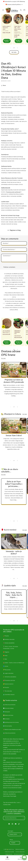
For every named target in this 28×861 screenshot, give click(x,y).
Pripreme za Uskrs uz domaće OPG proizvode (14, 381)
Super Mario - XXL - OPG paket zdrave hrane (18, 28)
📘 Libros (5, 666)
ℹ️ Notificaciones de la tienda (11, 722)
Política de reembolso (19, 849)
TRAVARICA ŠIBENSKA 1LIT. (17, 332)
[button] (3, 10)
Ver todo (14, 52)
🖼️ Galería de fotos (8, 715)
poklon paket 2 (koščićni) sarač (6, 28)
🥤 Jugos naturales (8, 673)
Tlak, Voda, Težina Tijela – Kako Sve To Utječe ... (13, 594)
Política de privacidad (9, 851)
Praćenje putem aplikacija (13, 192)
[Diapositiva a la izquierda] (10, 48)
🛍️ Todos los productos (9, 704)
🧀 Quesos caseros (8, 684)
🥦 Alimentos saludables (9, 676)
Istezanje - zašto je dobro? (14, 552)
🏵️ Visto (5, 655)
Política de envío (8, 854)
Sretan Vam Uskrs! (14, 435)
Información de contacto (19, 854)
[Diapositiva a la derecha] (17, 48)
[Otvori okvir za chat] (24, 857)
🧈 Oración (6, 687)
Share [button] (4, 85)
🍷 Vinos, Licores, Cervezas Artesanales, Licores (10, 647)
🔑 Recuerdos (7, 669)
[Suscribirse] (23, 818)
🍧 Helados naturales (8, 639)
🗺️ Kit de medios (7, 726)
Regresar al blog (15, 230)
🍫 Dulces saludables (8, 643)
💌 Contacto (6, 718)
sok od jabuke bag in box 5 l (6, 331)
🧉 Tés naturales (7, 691)
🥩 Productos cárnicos (9, 680)
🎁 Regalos (6, 652)
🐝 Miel (5, 659)
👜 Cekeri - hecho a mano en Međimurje (13, 662)
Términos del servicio (20, 851)
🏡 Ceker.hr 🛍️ (10, 849)
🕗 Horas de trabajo (8, 708)
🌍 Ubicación (6, 711)
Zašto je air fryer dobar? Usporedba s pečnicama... (13, 483)
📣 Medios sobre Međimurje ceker (12, 729)
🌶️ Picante (6, 635)
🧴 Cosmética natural (8, 694)
